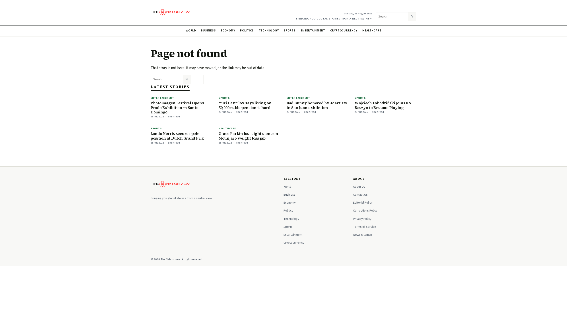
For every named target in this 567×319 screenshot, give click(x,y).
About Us (359, 186)
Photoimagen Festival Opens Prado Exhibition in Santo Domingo (177, 107)
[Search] (412, 16)
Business (208, 31)
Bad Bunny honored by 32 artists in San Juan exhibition (317, 105)
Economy (228, 31)
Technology (269, 31)
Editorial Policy (363, 202)
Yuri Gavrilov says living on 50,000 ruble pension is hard (245, 105)
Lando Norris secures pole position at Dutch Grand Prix (177, 136)
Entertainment (313, 31)
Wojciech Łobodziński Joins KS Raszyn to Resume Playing (383, 105)
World (191, 31)
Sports (290, 31)
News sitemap (362, 234)
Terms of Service (364, 226)
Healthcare (371, 31)
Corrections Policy (365, 210)
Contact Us (360, 194)
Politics (247, 31)
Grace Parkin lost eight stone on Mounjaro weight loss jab (248, 136)
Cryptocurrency (343, 31)
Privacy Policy (362, 218)
